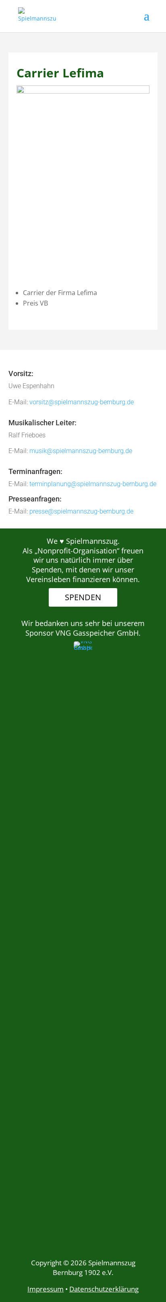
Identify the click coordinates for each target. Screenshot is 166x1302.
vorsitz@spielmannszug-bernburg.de (81, 402)
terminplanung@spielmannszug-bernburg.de (92, 484)
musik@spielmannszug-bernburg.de (80, 451)
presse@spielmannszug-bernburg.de (81, 511)
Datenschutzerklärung (104, 1289)
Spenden (83, 597)
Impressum (45, 1289)
